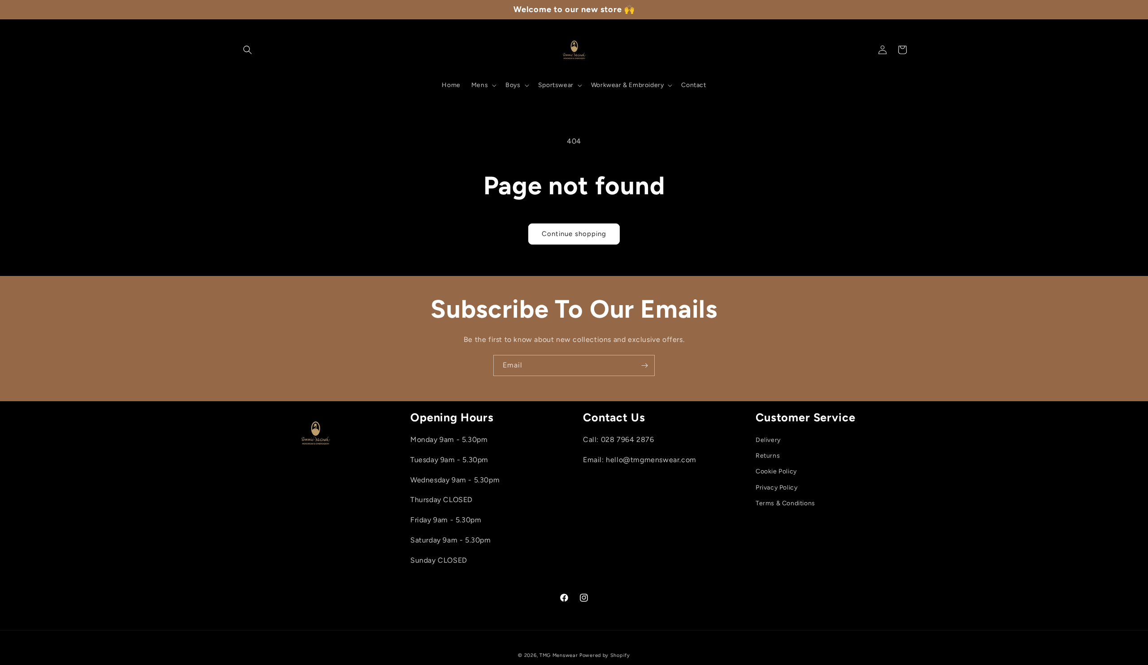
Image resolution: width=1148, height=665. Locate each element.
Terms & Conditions (785, 503)
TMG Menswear (558, 655)
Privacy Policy (776, 487)
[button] (247, 50)
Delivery (768, 440)
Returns (768, 455)
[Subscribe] (644, 365)
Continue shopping (574, 234)
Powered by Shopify (604, 655)
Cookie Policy (776, 471)
